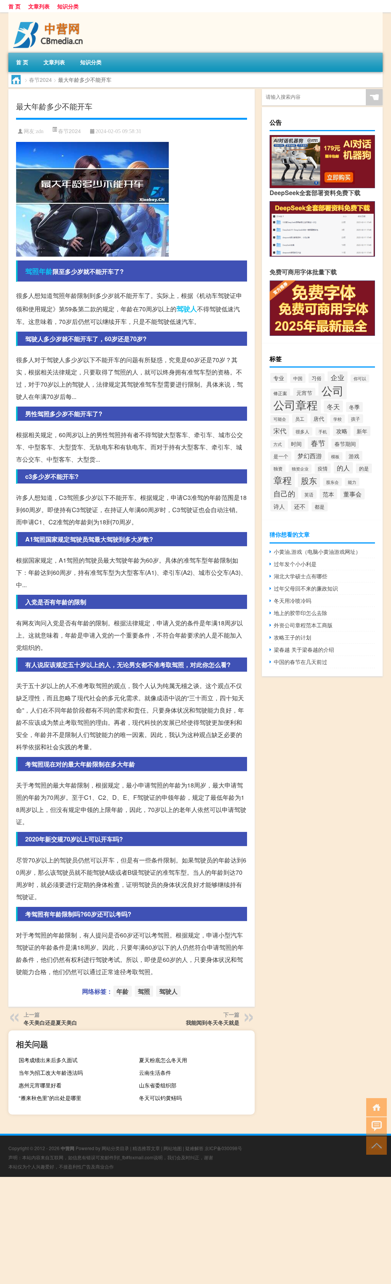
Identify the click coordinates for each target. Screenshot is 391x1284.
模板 (335, 456)
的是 (364, 468)
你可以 (360, 378)
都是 (320, 506)
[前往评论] (374, 1125)
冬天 (333, 406)
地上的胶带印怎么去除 (300, 613)
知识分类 (68, 6)
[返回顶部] (374, 1145)
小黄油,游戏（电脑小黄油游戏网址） (317, 551)
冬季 (354, 407)
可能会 (279, 419)
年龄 (46, 271)
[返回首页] (374, 1106)
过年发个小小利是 (295, 564)
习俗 (317, 378)
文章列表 (39, 6)
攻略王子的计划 (292, 637)
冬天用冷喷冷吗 (292, 600)
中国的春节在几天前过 (300, 662)
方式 (277, 444)
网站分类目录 (115, 1148)
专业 (278, 378)
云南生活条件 (155, 1072)
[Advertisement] (195, 1230)
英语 (308, 494)
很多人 (302, 431)
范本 (328, 494)
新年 (362, 431)
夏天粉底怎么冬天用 (163, 1060)
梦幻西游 (309, 455)
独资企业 (300, 468)
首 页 (14, 6)
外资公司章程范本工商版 (303, 625)
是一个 (280, 456)
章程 (282, 480)
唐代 (318, 418)
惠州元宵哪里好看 (40, 1085)
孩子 (355, 418)
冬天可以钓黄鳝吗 (160, 1098)
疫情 (323, 468)
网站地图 (172, 1148)
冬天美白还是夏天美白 (50, 1022)
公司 (333, 390)
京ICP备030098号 (223, 1148)
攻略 (341, 431)
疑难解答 (194, 1148)
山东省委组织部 (157, 1085)
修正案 (280, 393)
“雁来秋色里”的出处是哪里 (50, 1098)
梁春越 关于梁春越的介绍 (304, 649)
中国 (297, 378)
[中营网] (48, 15)
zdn (40, 131)
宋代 (279, 430)
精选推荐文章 (146, 1148)
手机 (322, 431)
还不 (299, 506)
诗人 (279, 506)
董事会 (352, 494)
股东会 (332, 482)
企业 (337, 377)
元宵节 (304, 393)
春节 (318, 443)
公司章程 (295, 404)
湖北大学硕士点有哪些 (300, 576)
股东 (309, 480)
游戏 (354, 456)
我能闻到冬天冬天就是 (212, 1022)
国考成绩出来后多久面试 (48, 1060)
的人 (343, 467)
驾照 (32, 271)
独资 (278, 468)
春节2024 (40, 79)
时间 (296, 444)
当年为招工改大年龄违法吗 (51, 1072)
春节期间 (345, 444)
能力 (352, 482)
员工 (299, 418)
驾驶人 (186, 309)
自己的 (284, 493)
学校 (337, 419)
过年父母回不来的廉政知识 (306, 588)
